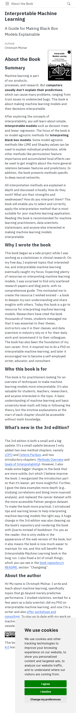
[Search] (65, 3)
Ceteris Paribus (30, 455)
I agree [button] (45, 683)
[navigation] (49, 3)
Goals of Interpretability (22, 464)
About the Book (22, 4)
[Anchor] (28, 67)
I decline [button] (45, 691)
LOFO (9, 455)
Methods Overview (50, 460)
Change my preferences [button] (45, 699)
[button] (7, 3)
